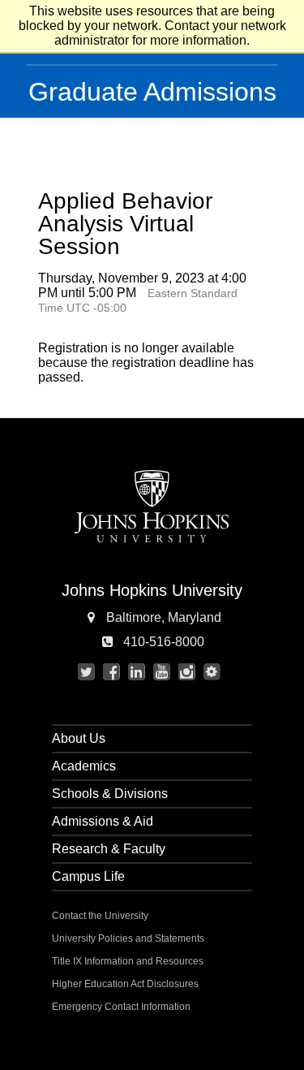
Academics (84, 766)
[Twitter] (86, 672)
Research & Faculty (108, 849)
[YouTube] (161, 672)
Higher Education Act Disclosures (125, 984)
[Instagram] (186, 672)
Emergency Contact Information (121, 1006)
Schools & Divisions (110, 793)
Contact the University (100, 915)
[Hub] (211, 672)
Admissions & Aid (102, 821)
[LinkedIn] (136, 672)
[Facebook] (111, 672)
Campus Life (88, 876)
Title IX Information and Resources (127, 961)
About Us (78, 738)
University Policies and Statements (128, 938)
